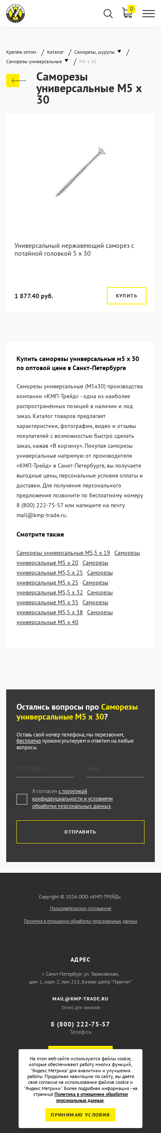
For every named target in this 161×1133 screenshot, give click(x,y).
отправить (80, 832)
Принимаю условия (80, 1115)
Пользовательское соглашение (80, 908)
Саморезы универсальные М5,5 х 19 (63, 552)
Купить (126, 295)
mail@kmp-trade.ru (80, 998)
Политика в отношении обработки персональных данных (80, 921)
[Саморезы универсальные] (16, 80)
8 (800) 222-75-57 (80, 1024)
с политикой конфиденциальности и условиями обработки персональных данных (72, 799)
